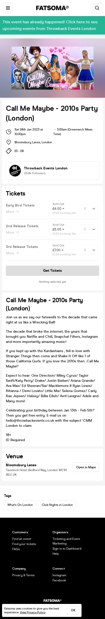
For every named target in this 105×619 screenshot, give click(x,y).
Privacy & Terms (23, 575)
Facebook (59, 580)
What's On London (20, 505)
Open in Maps (86, 467)
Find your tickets (24, 544)
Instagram (59, 575)
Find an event (21, 539)
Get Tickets (52, 270)
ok (73, 610)
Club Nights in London (57, 505)
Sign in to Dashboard (66, 548)
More (10, 212)
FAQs (16, 549)
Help (55, 554)
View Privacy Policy (32, 612)
